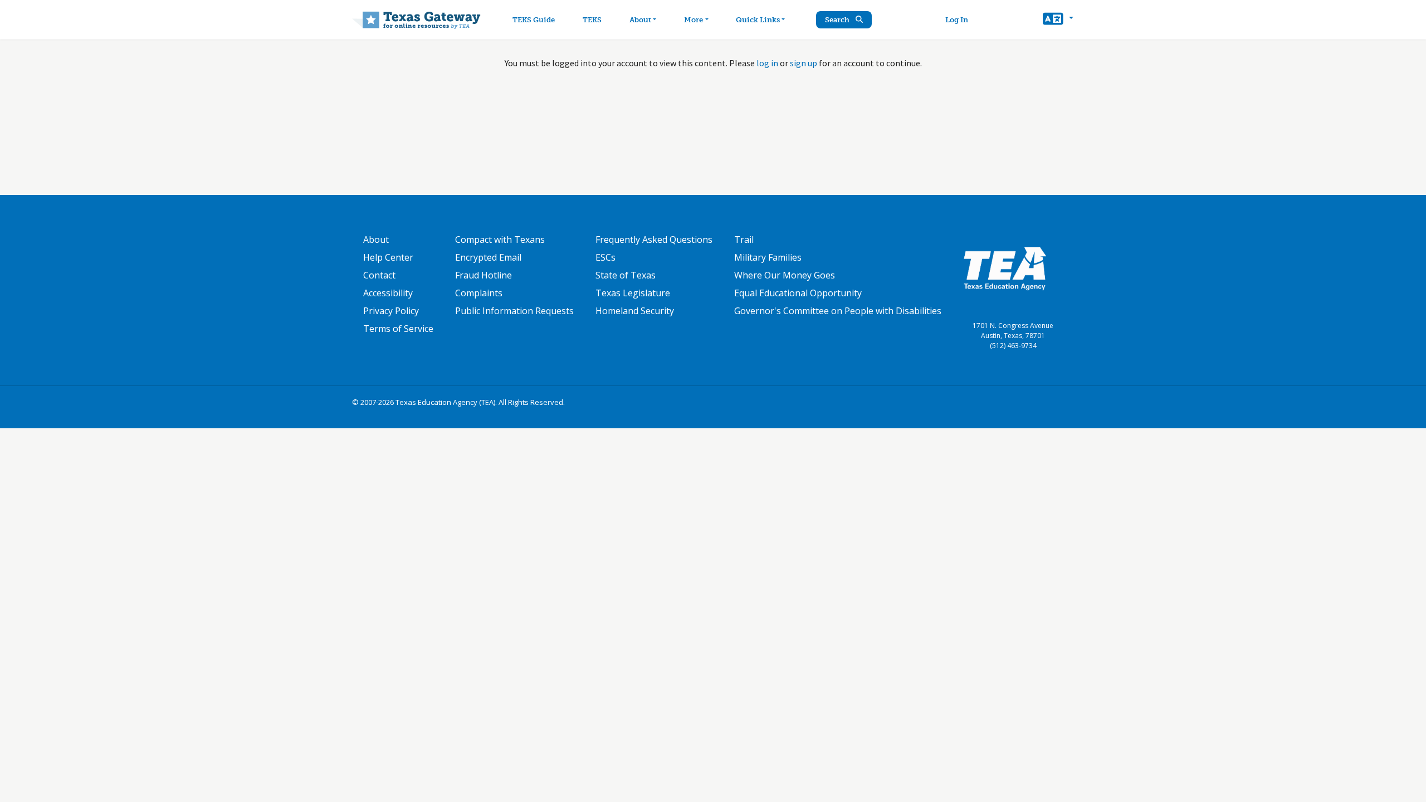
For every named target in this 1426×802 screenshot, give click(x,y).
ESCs (605, 257)
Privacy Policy (391, 311)
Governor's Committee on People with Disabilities (837, 311)
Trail (744, 239)
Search (838, 20)
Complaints (478, 293)
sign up (803, 63)
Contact (379, 275)
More (693, 20)
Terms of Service (398, 328)
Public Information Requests (514, 311)
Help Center (388, 257)
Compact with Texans (500, 239)
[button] (1058, 20)
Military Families (768, 257)
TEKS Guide (533, 20)
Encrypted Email (488, 257)
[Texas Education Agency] (1005, 268)
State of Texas (625, 275)
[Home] (416, 20)
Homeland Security (634, 311)
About (640, 20)
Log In (956, 20)
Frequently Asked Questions (653, 239)
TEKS (592, 20)
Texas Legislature (632, 293)
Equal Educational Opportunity (798, 293)
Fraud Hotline (483, 275)
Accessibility (388, 293)
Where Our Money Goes (784, 275)
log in (767, 63)
